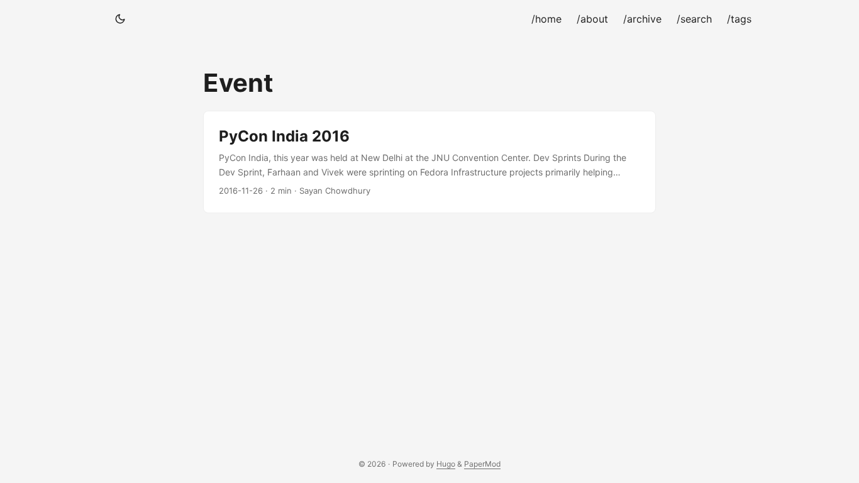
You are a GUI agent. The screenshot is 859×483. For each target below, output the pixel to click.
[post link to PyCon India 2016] (429, 162)
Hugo (445, 464)
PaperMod (482, 464)
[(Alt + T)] (120, 19)
